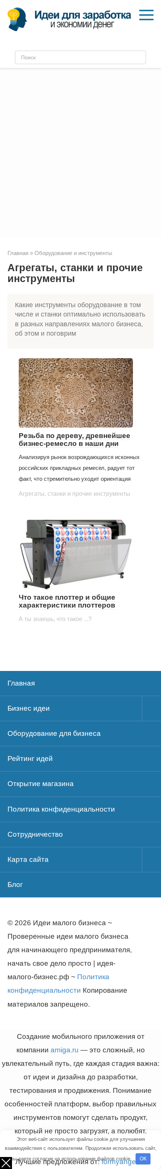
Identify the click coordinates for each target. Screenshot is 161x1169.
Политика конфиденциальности (61, 809)
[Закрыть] (6, 1163)
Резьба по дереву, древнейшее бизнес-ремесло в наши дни (74, 439)
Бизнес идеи (28, 708)
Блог (15, 884)
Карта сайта (28, 859)
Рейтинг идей (30, 758)
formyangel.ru (123, 1162)
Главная (21, 683)
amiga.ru (65, 1050)
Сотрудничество (35, 834)
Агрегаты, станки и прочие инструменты (74, 493)
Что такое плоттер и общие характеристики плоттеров (67, 601)
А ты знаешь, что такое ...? (55, 618)
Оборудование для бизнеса (54, 733)
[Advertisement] (80, 152)
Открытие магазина (40, 784)
